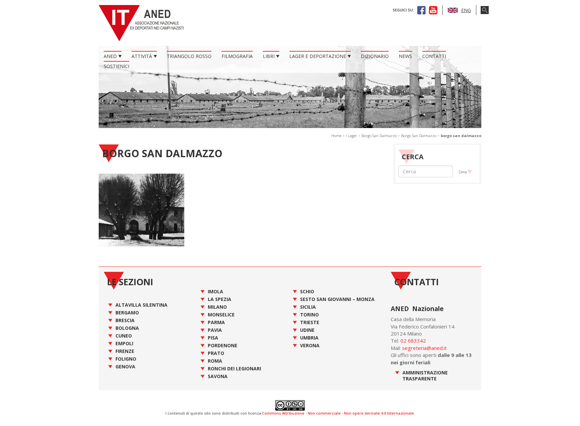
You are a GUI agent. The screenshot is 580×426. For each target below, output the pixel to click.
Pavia (215, 330)
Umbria (309, 337)
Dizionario (375, 56)
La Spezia (219, 299)
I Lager (351, 135)
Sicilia (308, 307)
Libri (269, 56)
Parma (216, 322)
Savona (218, 376)
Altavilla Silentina (141, 305)
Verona (310, 345)
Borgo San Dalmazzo (379, 135)
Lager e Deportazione (317, 56)
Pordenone (222, 345)
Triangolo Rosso (189, 56)
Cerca (462, 172)
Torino (309, 314)
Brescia (125, 320)
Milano (217, 307)
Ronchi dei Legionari (234, 368)
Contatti (434, 56)
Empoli (124, 343)
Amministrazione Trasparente (425, 375)
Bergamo (127, 312)
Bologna (127, 328)
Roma (215, 361)
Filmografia (237, 56)
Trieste (309, 322)
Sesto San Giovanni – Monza (337, 299)
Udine (307, 330)
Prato (216, 353)
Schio (307, 291)
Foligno (125, 359)
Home (336, 135)
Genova (125, 366)
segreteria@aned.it (424, 348)
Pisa (213, 337)
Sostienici (116, 66)
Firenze (124, 351)
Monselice (221, 314)
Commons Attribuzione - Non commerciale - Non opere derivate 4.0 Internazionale (338, 413)
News (405, 56)
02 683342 (413, 340)
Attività (142, 56)
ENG (466, 10)
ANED (110, 56)
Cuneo (123, 335)
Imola (215, 291)
